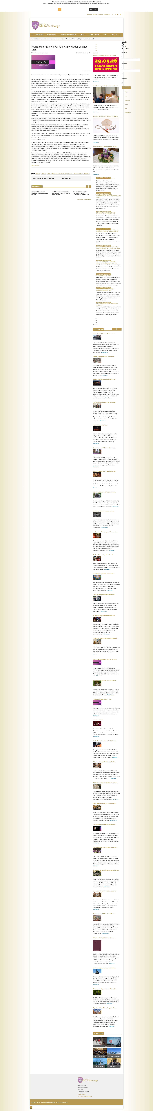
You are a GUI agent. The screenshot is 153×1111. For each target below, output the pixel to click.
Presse (105, 34)
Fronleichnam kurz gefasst (103, 275)
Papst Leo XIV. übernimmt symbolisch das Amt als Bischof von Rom (39, 193)
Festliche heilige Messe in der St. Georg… (104, 402)
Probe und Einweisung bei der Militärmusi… (105, 803)
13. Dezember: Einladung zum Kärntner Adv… (105, 532)
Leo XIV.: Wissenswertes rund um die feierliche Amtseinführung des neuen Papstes (61, 193)
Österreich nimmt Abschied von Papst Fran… (105, 847)
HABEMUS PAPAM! (98, 720)
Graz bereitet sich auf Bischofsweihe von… (105, 824)
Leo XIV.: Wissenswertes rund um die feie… (105, 659)
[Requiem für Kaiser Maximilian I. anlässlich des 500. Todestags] (100, 1053)
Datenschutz (107, 14)
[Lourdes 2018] (114, 1042)
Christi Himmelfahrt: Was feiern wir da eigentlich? (107, 304)
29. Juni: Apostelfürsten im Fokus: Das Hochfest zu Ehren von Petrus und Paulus (108, 247)
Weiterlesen (96, 81)
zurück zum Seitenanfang (84, 199)
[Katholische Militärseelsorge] (45, 25)
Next (97, 53)
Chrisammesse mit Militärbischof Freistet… (104, 914)
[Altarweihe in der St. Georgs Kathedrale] (100, 1042)
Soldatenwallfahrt (94, 34)
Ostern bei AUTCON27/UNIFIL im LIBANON (104, 891)
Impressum (89, 14)
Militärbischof (39, 34)
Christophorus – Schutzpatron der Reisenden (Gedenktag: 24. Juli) (105, 213)
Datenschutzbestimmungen (85, 1096)
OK (59, 9)
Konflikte (44, 173)
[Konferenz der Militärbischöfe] (114, 1063)
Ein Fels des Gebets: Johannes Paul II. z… (104, 968)
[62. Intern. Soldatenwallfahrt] (100, 1063)
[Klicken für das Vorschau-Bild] (61, 62)
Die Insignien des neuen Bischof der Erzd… (105, 116)
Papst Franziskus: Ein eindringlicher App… (105, 1008)
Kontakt (95, 14)
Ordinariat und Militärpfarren (68, 34)
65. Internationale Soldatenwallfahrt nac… (104, 615)
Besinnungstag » (67, 178)
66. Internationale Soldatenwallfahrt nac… (104, 448)
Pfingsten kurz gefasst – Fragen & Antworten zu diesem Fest (105, 289)
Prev (94, 53)
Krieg (49, 173)
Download (100, 14)
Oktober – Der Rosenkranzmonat (105, 179)
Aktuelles (82, 34)
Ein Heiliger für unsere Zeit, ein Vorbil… (103, 511)
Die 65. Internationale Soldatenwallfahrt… (104, 594)
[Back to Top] (31, 1107)
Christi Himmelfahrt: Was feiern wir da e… (104, 573)
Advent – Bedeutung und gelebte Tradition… (105, 146)
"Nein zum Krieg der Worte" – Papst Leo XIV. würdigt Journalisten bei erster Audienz (81, 193)
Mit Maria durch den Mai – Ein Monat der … (104, 680)
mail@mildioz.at (82, 1094)
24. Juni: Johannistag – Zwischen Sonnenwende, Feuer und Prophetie (106, 262)
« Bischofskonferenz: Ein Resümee (43, 178)
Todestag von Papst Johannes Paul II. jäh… (105, 989)
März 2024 (86, 173)
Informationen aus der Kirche (103, 177)
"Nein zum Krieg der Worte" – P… (102, 699)
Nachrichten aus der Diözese (57, 38)
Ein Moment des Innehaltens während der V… (105, 638)
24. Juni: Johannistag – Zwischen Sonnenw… (105, 555)
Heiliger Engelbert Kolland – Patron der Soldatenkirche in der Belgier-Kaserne (107, 230)
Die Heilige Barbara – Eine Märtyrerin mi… (104, 492)
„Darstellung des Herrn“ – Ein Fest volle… (104, 471)
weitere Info (93, 9)
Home (40, 38)
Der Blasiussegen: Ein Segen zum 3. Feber (105, 86)
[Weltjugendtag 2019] (114, 1053)
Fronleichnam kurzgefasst (100, 425)
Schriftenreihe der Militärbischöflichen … (104, 938)
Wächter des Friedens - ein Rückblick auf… (105, 379)
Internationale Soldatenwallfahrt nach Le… (104, 334)
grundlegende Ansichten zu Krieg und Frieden (62, 173)
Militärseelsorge (52, 34)
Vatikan (38, 173)
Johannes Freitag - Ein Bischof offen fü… (104, 762)
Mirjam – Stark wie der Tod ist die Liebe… (104, 356)
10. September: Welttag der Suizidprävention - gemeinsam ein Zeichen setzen (108, 195)
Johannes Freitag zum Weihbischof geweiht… (105, 782)
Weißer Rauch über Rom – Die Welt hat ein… (105, 741)
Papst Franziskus (78, 173)
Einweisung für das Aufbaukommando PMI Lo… (106, 870)
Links (112, 34)
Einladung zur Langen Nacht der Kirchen (104, 55)
